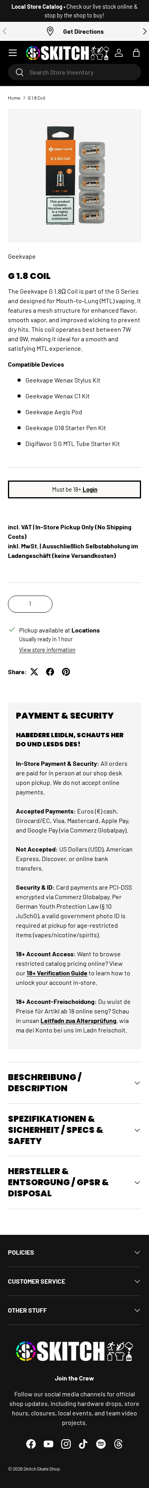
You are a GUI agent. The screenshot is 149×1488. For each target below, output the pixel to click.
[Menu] (12, 53)
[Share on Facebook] (50, 672)
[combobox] (74, 72)
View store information (47, 649)
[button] (136, 53)
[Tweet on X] (34, 672)
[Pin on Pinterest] (66, 672)
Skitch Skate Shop (41, 1468)
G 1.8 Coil (36, 97)
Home (14, 97)
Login (90, 489)
